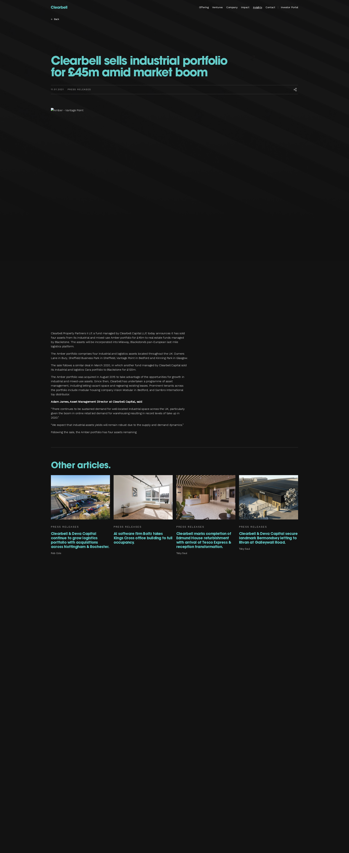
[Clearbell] (59, 7)
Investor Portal (289, 7)
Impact (245, 7)
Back (56, 19)
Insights (257, 7)
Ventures (217, 7)
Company (231, 7)
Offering (204, 7)
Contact (270, 7)
